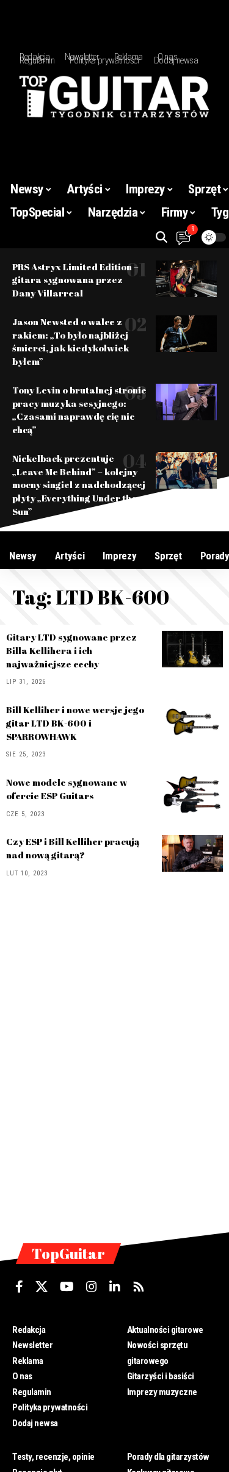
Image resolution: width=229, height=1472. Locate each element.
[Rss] (138, 1286)
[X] (41, 1286)
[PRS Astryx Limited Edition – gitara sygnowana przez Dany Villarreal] (186, 278)
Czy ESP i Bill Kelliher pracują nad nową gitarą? (72, 848)
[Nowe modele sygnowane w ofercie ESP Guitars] (192, 794)
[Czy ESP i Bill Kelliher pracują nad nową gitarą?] (192, 853)
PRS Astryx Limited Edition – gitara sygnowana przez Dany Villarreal (75, 280)
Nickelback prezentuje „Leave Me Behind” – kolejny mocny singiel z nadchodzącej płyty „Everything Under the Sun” (78, 484)
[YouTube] (67, 1286)
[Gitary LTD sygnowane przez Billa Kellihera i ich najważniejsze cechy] (192, 649)
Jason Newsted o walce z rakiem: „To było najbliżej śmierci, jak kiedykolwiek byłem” (70, 341)
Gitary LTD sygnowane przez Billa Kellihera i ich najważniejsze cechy (71, 650)
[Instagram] (91, 1286)
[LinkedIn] (114, 1286)
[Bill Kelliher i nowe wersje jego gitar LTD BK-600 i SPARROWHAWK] (192, 721)
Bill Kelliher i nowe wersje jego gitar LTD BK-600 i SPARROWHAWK (75, 722)
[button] (161, 237)
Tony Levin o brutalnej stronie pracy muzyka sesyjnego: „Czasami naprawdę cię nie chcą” (79, 410)
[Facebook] (19, 1286)
